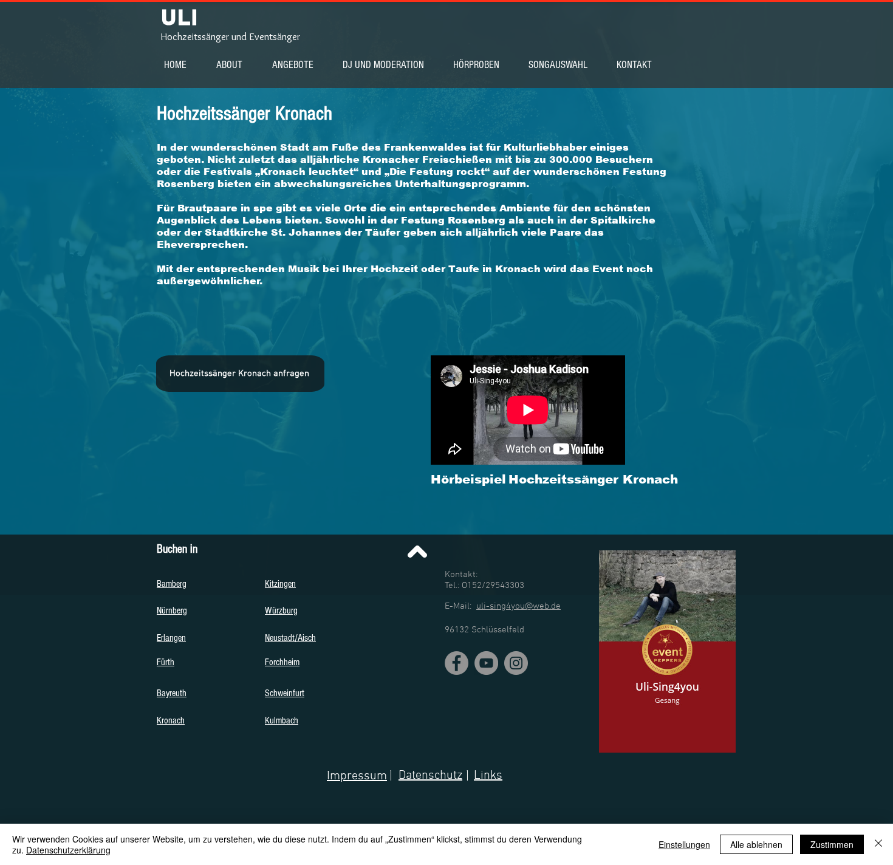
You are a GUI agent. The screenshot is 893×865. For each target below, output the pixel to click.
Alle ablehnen (756, 844)
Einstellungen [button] (684, 844)
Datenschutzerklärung (68, 850)
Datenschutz (430, 775)
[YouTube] (486, 663)
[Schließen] (878, 844)
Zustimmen (832, 844)
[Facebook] (456, 663)
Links (488, 775)
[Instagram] (516, 663)
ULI (179, 17)
